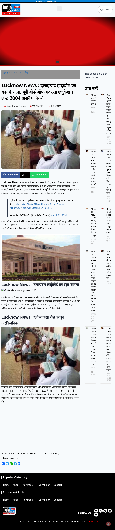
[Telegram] (110, 511)
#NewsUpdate (41, 204)
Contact (58, 484)
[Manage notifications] (108, 524)
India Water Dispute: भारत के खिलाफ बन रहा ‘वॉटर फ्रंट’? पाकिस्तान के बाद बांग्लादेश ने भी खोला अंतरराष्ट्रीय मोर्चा (95, 346)
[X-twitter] (101, 511)
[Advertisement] (57, 38)
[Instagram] (105, 511)
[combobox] (105, 9)
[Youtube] (96, 511)
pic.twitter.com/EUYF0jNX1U (37, 207)
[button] (59, 8)
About (16, 484)
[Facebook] (96, 515)
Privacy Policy (43, 484)
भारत (13, 72)
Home (5, 72)
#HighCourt (16, 207)
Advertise (28, 484)
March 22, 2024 (59, 215)
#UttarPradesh (57, 204)
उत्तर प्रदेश (23, 72)
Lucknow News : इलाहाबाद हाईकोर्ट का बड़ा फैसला (40, 284)
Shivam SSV (91, 521)
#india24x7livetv (24, 204)
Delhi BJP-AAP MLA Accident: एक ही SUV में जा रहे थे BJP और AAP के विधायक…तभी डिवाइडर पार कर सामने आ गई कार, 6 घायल (110, 172)
